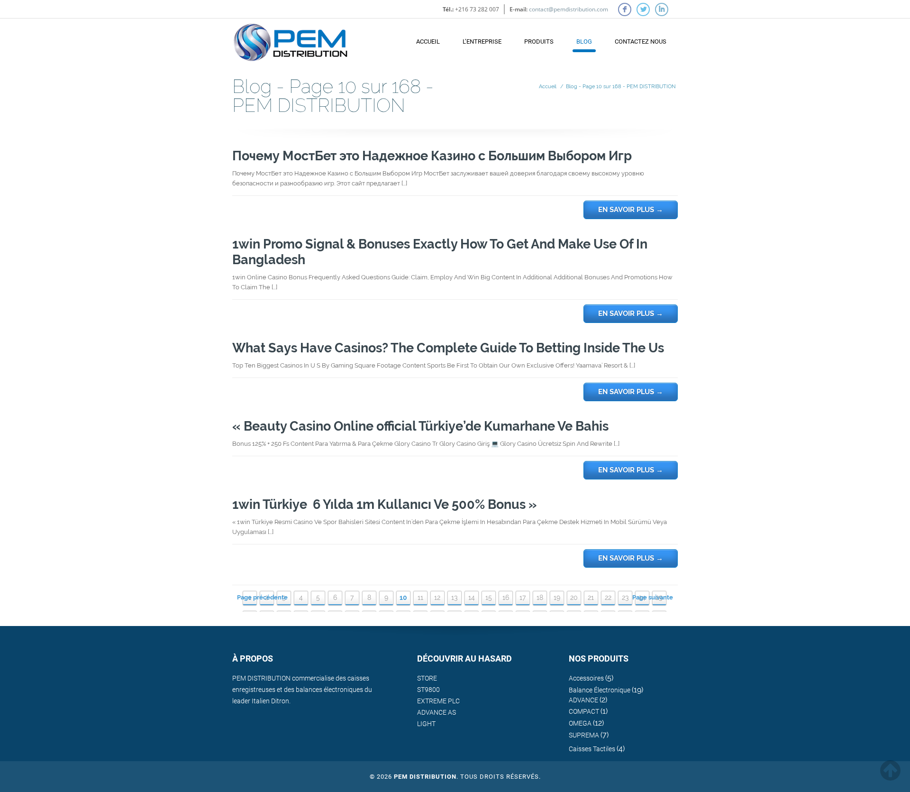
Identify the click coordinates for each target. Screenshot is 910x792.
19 (557, 597)
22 (608, 597)
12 (437, 597)
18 (540, 597)
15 (488, 597)
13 (454, 597)
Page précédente (262, 597)
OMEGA (580, 723)
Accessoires (586, 678)
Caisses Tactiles (592, 749)
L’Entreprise (482, 41)
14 (471, 597)
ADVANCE (583, 700)
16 (505, 597)
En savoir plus (630, 209)
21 (591, 597)
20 (574, 597)
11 (420, 597)
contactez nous (640, 41)
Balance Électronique (599, 690)
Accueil (428, 41)
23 (625, 597)
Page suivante (652, 597)
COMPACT (584, 711)
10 (403, 597)
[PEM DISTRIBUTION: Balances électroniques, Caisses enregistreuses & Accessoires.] (290, 37)
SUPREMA (584, 735)
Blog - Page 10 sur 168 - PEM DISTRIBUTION (620, 86)
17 (522, 597)
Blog (584, 41)
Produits (539, 41)
